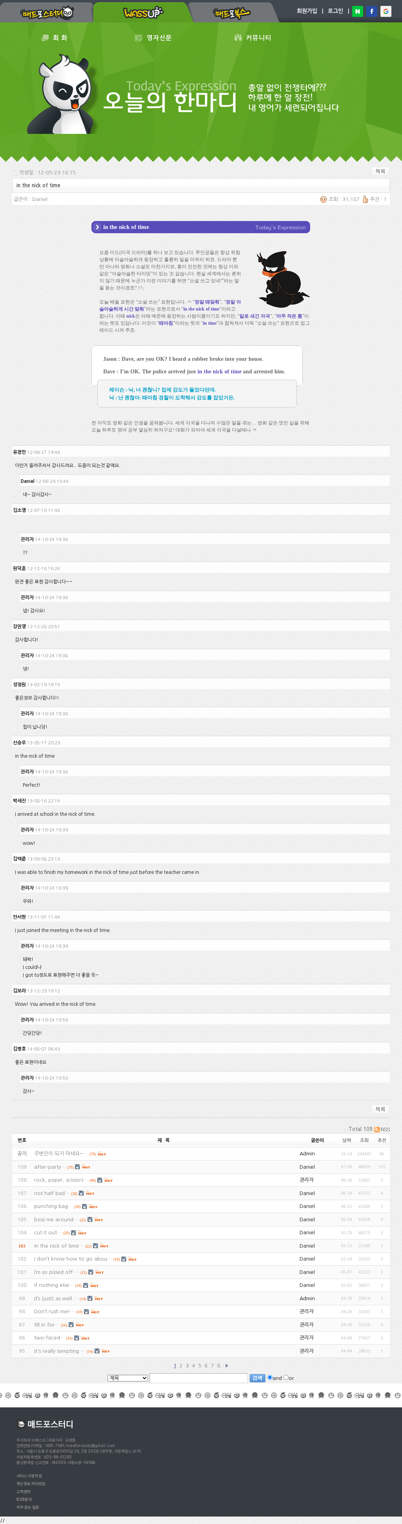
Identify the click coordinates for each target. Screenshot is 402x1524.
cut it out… (48, 1232)
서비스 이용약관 (29, 1475)
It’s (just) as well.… (56, 1298)
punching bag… (53, 1206)
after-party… (50, 1166)
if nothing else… (54, 1285)
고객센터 (23, 1491)
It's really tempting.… (59, 1351)
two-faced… (49, 1337)
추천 (382, 1140)
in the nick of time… (59, 1245)
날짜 (346, 1140)
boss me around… (56, 1219)
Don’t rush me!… (54, 1311)
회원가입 (307, 11)
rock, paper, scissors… (61, 1179)
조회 (364, 1140)
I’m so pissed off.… (56, 1272)
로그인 (335, 11)
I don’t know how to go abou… (73, 1258)
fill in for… (46, 1324)
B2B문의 (24, 1499)
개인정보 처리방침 (31, 1483)
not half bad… (51, 1193)
